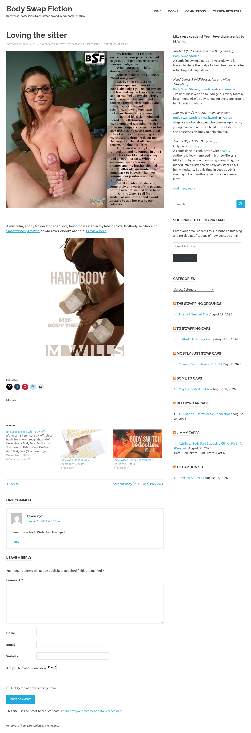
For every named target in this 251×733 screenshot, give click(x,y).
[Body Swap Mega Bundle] (84, 443)
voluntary (120, 44)
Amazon (33, 231)
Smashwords (16, 231)
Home (157, 11)
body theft (63, 44)
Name (10, 633)
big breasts (47, 44)
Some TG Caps (189, 378)
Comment (14, 580)
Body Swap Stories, (186, 117)
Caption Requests (227, 11)
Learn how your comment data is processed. (91, 711)
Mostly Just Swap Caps (199, 353)
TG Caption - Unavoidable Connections (205, 414)
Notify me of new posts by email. (34, 688)
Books (173, 11)
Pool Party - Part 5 (191, 477)
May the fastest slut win (195, 389)
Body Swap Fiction (39, 8)
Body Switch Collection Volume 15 (134, 459)
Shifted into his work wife (196, 339)
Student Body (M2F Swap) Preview (137, 484)
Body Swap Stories (186, 56)
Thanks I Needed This (193, 314)
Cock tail (14, 484)
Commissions (195, 11)
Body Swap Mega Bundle (75, 459)
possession (90, 44)
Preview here (96, 231)
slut (102, 44)
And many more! (184, 188)
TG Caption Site (191, 467)
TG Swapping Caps (193, 328)
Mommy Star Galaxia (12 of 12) (200, 364)
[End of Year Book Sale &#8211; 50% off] (33, 445)
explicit (77, 44)
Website (12, 656)
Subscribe (185, 258)
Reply (15, 541)
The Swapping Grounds (198, 304)
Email (10, 644)
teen (109, 44)
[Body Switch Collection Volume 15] (137, 443)
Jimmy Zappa (188, 433)
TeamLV (225, 150)
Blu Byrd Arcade (193, 403)
